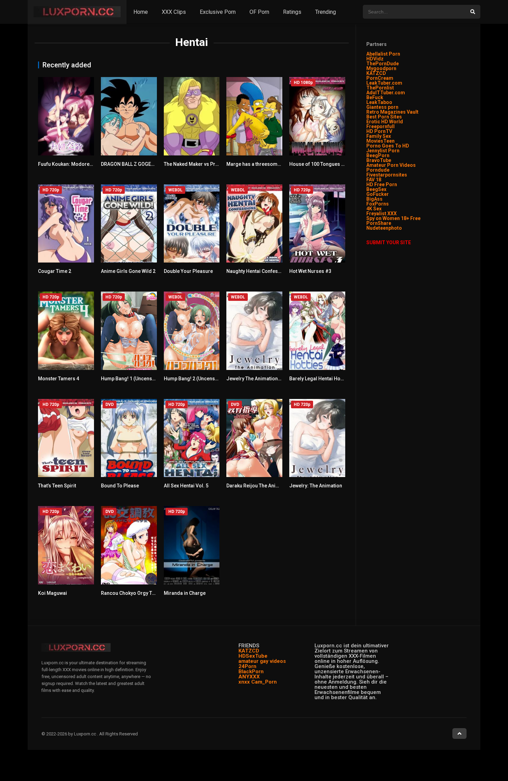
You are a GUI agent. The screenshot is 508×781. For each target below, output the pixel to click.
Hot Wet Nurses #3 (310, 271)
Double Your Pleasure (188, 271)
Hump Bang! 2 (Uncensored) (196, 378)
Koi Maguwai (52, 593)
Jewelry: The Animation (315, 485)
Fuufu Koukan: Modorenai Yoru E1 (76, 164)
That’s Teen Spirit (57, 485)
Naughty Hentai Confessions (258, 271)
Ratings (292, 12)
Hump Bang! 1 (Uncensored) (133, 378)
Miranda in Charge (185, 593)
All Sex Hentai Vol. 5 (186, 485)
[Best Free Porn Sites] (402, 228)
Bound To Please (120, 485)
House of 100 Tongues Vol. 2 (321, 164)
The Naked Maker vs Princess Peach (205, 164)
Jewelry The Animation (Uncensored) (268, 378)
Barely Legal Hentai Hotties (319, 378)
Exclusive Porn (218, 12)
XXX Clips (174, 12)
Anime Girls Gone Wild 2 (128, 271)
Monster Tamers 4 (58, 378)
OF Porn (259, 12)
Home (140, 12)
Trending (325, 12)
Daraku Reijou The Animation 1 (260, 485)
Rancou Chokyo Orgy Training (134, 593)
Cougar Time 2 (54, 271)
